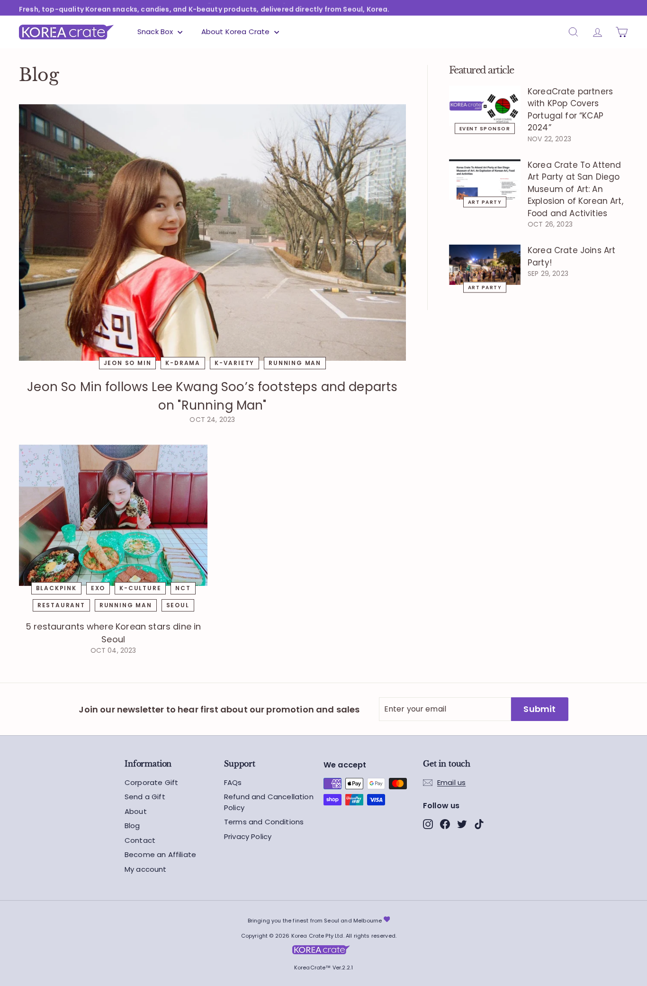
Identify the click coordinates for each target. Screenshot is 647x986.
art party (485, 201)
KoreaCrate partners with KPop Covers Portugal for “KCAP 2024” (570, 110)
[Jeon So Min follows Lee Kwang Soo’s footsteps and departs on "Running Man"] (212, 232)
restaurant (61, 605)
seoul (177, 605)
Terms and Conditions (264, 822)
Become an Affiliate (160, 854)
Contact (140, 840)
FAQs (233, 782)
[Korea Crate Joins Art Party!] (485, 265)
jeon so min (128, 363)
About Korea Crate (236, 32)
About (136, 811)
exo (98, 588)
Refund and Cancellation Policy (269, 802)
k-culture (140, 588)
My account (146, 869)
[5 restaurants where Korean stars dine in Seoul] (113, 515)
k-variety (234, 363)
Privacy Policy (247, 836)
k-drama (182, 363)
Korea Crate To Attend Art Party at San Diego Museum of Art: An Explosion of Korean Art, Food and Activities (575, 189)
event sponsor (485, 128)
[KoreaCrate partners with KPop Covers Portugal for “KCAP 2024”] (485, 106)
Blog (132, 826)
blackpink (56, 588)
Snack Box (156, 32)
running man (295, 363)
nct (182, 588)
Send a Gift (145, 797)
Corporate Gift (151, 782)
